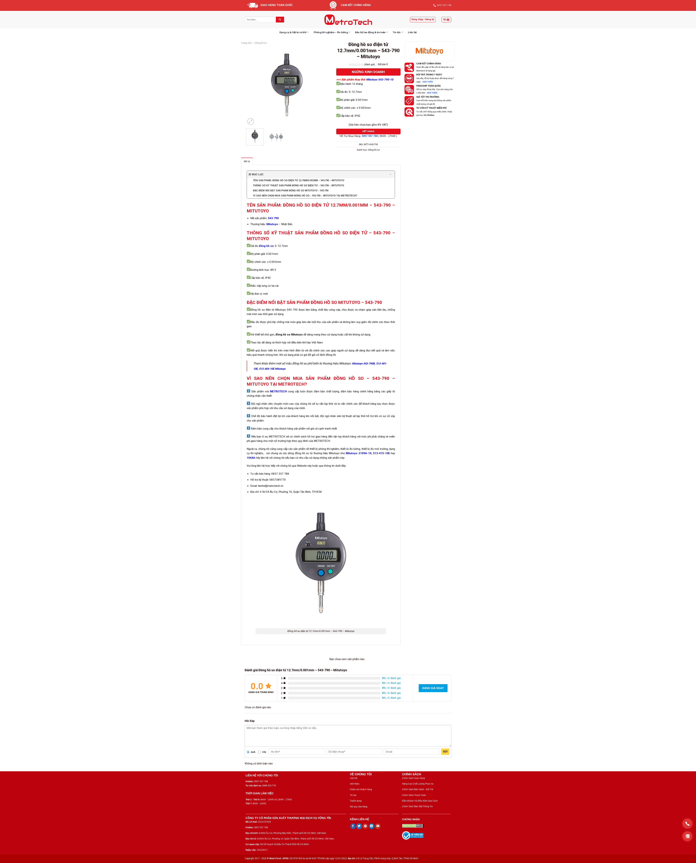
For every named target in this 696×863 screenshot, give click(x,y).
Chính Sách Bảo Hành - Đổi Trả (417, 789)
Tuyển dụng (356, 801)
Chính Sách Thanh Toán (414, 795)
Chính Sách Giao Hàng (413, 778)
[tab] (247, 161)
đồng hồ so (266, 246)
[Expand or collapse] (390, 174)
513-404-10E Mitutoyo (272, 368)
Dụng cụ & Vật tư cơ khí (292, 32)
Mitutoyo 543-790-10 (379, 79)
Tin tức (397, 32)
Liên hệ (412, 32)
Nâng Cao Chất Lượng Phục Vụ (418, 784)
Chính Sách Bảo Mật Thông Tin (417, 806)
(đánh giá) (370, 64)
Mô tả (247, 161)
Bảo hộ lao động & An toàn (370, 32)
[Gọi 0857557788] (687, 824)
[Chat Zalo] (687, 836)
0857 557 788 (370, 136)
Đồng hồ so (261, 43)
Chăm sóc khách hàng (361, 789)
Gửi (445, 751)
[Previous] (252, 85)
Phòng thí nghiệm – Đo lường (331, 32)
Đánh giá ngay (433, 688)
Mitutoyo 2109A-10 (358, 453)
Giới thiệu (354, 784)
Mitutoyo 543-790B (363, 363)
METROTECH (278, 391)
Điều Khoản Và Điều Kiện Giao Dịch (420, 801)
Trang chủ (246, 43)
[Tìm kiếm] (280, 19)
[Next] (321, 85)
